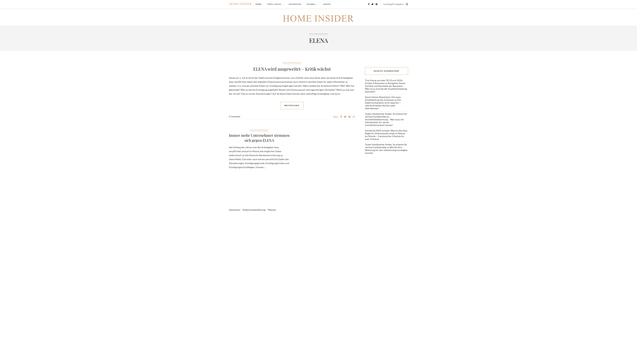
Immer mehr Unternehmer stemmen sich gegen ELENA (259, 138)
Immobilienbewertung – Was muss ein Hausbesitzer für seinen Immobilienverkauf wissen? (384, 122)
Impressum (234, 209)
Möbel (258, 4)
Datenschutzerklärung (254, 209)
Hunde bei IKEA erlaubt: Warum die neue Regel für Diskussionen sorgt (386, 132)
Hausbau (311, 4)
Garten (327, 4)
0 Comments (234, 116)
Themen (272, 209)
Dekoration (295, 4)
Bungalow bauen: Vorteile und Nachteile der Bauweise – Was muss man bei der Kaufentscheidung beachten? (386, 87)
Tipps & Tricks (274, 4)
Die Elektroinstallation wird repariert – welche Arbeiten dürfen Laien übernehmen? (383, 104)
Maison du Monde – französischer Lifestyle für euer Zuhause (385, 136)
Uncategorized (292, 62)
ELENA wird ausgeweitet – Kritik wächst (292, 69)
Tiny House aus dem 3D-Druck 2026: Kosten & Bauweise (384, 82)
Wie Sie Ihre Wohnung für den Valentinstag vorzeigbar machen (386, 150)
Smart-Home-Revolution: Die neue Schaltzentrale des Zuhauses (383, 98)
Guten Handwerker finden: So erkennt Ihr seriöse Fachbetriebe (386, 115)
